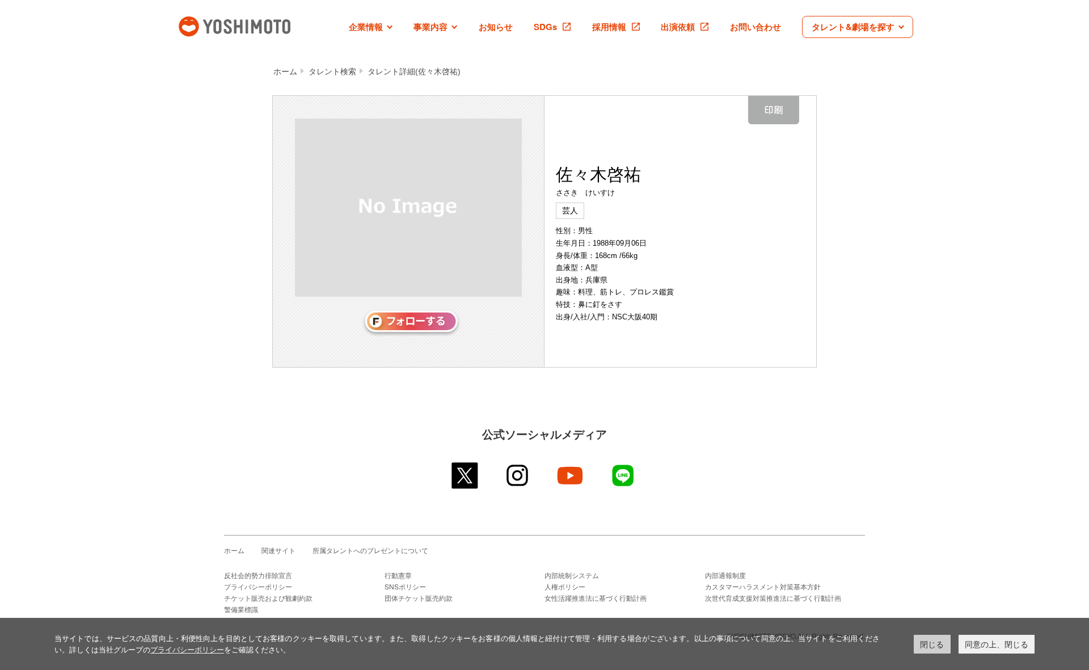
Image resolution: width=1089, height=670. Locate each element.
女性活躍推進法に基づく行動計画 (595, 597)
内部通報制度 (725, 575)
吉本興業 (251, 25)
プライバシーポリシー (258, 586)
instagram (518, 475)
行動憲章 (398, 575)
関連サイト (278, 550)
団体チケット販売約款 (419, 597)
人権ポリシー (564, 586)
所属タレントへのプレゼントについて (370, 550)
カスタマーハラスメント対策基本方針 (763, 586)
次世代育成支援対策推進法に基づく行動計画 (773, 597)
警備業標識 (241, 609)
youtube (571, 475)
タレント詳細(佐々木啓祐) (414, 71)
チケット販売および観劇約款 (268, 597)
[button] (370, 26)
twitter (465, 475)
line (624, 475)
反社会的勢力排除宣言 (258, 575)
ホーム (285, 71)
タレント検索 (332, 71)
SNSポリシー (405, 586)
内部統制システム (571, 575)
